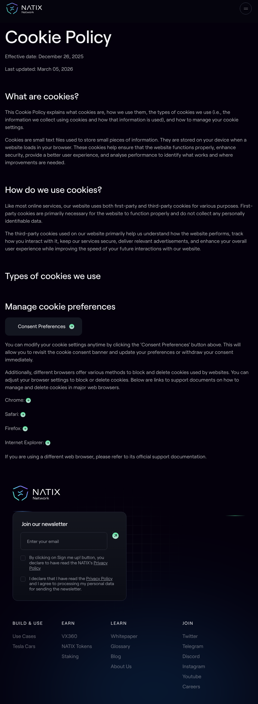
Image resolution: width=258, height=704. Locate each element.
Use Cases (24, 636)
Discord (191, 656)
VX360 (69, 636)
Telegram (192, 646)
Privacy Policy (99, 578)
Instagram (193, 666)
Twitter (190, 636)
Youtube (191, 676)
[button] (246, 8)
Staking (70, 656)
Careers (191, 686)
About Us (121, 666)
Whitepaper (124, 636)
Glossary (120, 646)
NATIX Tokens (77, 646)
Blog (116, 656)
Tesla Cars (24, 646)
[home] (24, 8)
